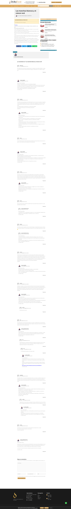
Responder (44, 72)
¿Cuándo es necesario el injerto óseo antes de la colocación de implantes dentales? (50, 24)
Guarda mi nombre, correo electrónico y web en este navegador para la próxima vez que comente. (31, 476)
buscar (50, 5)
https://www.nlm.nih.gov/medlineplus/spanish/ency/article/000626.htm (31, 365)
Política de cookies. (35, 508)
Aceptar (42, 507)
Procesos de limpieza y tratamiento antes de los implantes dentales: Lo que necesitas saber (51, 29)
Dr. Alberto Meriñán (23, 265)
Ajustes (51, 507)
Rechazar (46, 507)
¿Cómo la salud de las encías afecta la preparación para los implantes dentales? (50, 35)
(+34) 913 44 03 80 (41, 2)
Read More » (46, 27)
